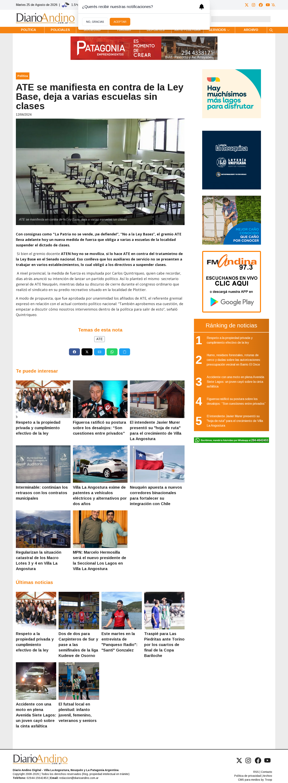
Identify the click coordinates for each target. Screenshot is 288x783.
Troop (268, 779)
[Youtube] (268, 5)
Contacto (266, 771)
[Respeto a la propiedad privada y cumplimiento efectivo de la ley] (43, 399)
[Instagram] (254, 5)
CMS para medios (249, 779)
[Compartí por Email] (99, 351)
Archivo (251, 30)
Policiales (60, 30)
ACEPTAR (120, 21)
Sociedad (92, 30)
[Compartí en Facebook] (74, 351)
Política (28, 30)
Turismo (124, 30)
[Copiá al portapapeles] (124, 351)
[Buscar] (271, 30)
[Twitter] (247, 5)
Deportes (156, 30)
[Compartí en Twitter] (87, 351)
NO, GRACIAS (95, 21)
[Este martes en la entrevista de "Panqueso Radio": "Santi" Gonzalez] (121, 610)
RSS (256, 771)
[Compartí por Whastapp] (112, 351)
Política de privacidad (247, 775)
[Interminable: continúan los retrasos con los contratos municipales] (43, 464)
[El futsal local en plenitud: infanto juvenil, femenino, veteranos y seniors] (79, 681)
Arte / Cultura (187, 30)
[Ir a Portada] (45, 18)
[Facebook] (261, 5)
